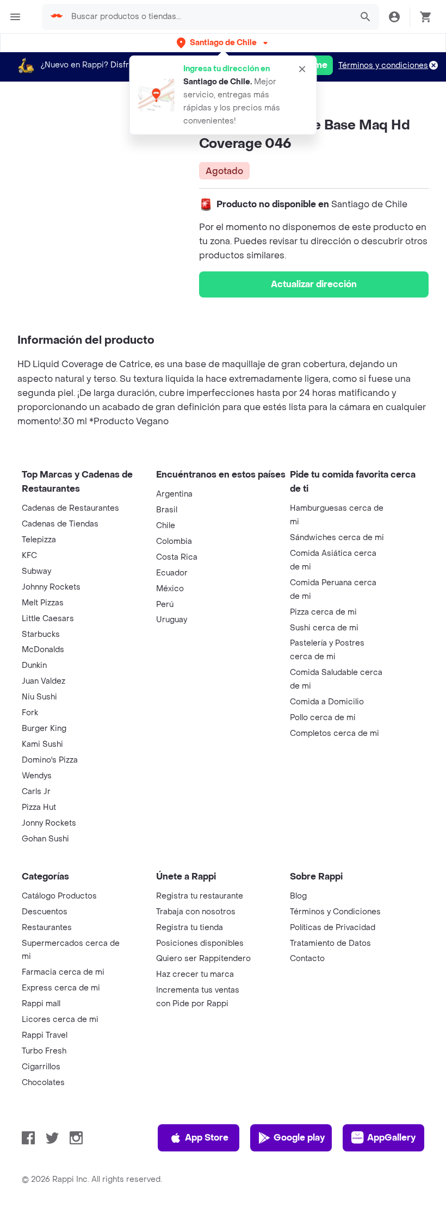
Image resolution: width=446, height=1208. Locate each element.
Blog (298, 896)
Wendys (37, 776)
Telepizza (39, 540)
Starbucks (41, 634)
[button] (223, 43)
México (170, 589)
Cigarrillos (41, 1067)
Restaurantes (47, 927)
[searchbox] (208, 17)
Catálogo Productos (59, 896)
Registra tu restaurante (199, 896)
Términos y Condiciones (335, 912)
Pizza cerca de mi (323, 612)
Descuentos (44, 912)
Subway (36, 571)
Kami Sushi (42, 744)
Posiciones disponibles (200, 943)
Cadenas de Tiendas (60, 524)
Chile (165, 526)
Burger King (44, 728)
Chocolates (43, 1082)
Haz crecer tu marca (195, 974)
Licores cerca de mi (60, 1019)
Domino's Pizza (50, 760)
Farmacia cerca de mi (63, 972)
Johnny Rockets (51, 587)
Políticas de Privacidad (332, 927)
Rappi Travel (44, 1035)
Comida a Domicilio (327, 702)
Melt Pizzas (43, 603)
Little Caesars (48, 619)
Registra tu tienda (189, 927)
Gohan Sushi (45, 839)
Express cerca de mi (61, 988)
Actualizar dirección (314, 284)
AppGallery (391, 1137)
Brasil (166, 510)
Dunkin (34, 665)
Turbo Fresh (44, 1051)
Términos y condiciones (383, 65)
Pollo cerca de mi (323, 718)
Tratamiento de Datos (330, 943)
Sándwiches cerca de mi (337, 537)
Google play (299, 1137)
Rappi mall (41, 1004)
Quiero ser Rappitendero (203, 958)
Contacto (307, 958)
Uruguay (171, 620)
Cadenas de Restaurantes (70, 508)
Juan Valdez (43, 681)
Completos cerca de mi (334, 733)
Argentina (174, 494)
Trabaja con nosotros (196, 912)
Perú (165, 604)
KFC (29, 555)
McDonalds (43, 650)
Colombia (174, 541)
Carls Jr (36, 791)
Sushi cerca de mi (324, 628)
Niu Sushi (39, 697)
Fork (30, 713)
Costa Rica (176, 557)
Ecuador (172, 573)
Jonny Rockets (49, 823)
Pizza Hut (39, 807)
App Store (206, 1137)
